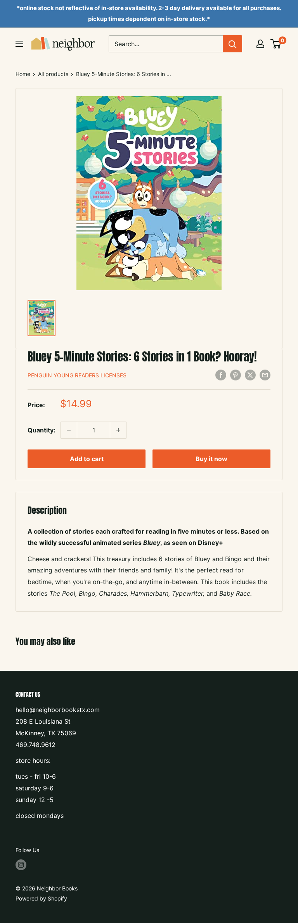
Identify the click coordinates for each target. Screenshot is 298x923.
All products (53, 74)
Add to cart (87, 459)
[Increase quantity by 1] (118, 430)
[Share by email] (265, 375)
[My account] (260, 44)
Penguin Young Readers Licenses (77, 375)
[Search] (232, 43)
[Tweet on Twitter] (250, 375)
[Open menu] (19, 44)
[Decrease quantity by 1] (69, 430)
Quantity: (41, 430)
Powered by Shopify (41, 898)
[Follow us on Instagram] (21, 864)
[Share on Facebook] (220, 375)
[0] (276, 43)
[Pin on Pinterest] (235, 375)
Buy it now (211, 459)
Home (23, 74)
